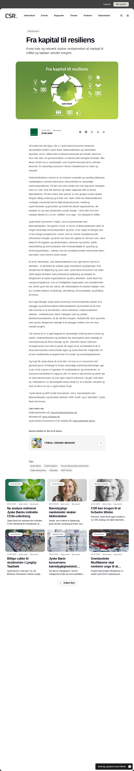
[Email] (97, 132)
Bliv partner (121, 4)
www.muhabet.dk (51, 416)
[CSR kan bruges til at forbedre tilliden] (109, 500)
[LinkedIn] (86, 132)
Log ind (107, 4)
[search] (121, 16)
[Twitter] (92, 132)
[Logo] (11, 15)
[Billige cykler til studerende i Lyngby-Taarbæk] (25, 552)
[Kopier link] (103, 132)
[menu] (128, 16)
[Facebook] (80, 132)
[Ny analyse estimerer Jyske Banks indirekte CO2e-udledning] (25, 502)
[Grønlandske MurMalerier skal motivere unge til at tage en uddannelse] (109, 552)
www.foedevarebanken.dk (64, 412)
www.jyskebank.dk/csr (84, 421)
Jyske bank (46, 133)
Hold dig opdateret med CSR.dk (112, 767)
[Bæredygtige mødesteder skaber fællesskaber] (67, 502)
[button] (101, 443)
